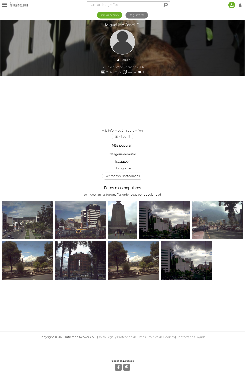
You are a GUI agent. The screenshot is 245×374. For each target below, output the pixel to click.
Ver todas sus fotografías (123, 176)
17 (117, 72)
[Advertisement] (122, 100)
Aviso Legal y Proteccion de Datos (122, 337)
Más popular (122, 145)
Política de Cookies (161, 337)
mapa (129, 72)
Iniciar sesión (109, 15)
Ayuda (201, 337)
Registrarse (137, 15)
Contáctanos (186, 337)
